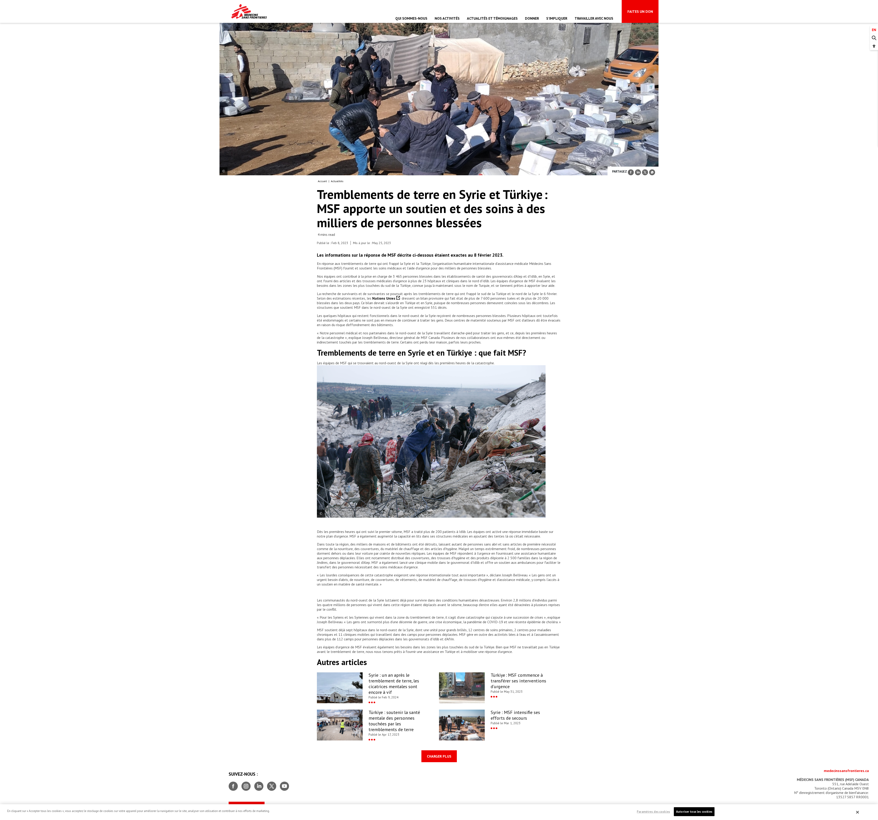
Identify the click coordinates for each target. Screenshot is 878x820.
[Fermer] (857, 812)
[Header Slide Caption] (224, 171)
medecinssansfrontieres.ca (846, 770)
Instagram (246, 784)
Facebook (233, 784)
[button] (874, 46)
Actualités (337, 181)
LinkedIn (258, 784)
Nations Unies (384, 298)
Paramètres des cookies (653, 812)
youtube (284, 784)
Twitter (271, 784)
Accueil (322, 181)
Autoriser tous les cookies (694, 812)
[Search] (874, 38)
